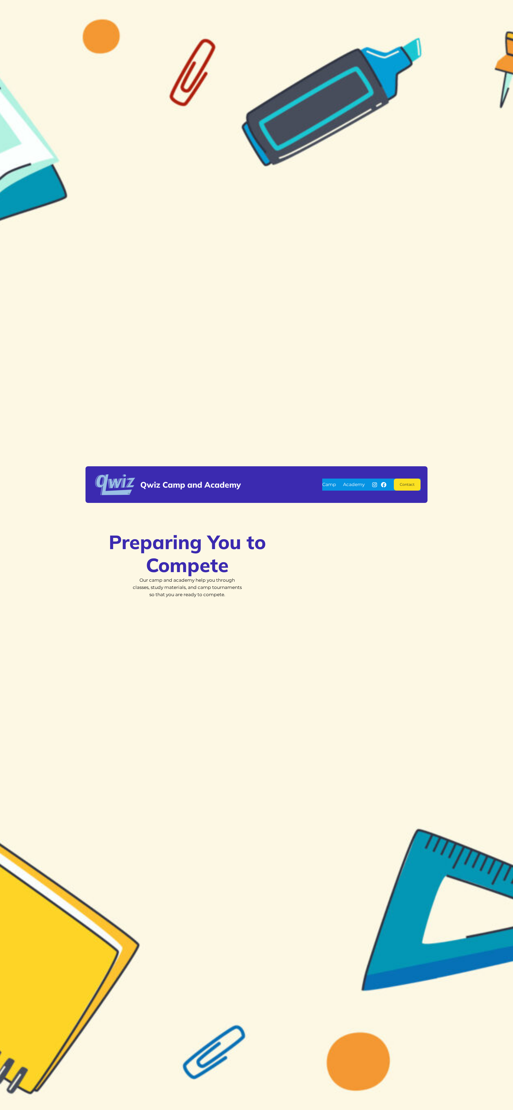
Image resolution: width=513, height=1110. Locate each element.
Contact (407, 484)
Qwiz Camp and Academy (190, 485)
